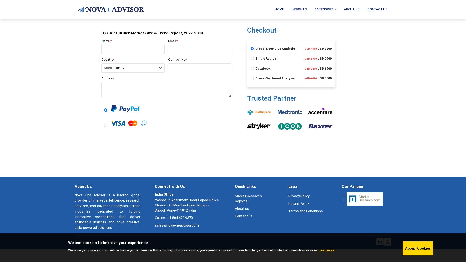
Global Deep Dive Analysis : (276, 48)
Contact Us (377, 9)
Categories (324, 9)
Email (173, 41)
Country (108, 59)
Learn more (326, 250)
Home (279, 9)
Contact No (177, 59)
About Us (352, 9)
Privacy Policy (299, 196)
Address (107, 78)
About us (242, 209)
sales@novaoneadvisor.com (177, 225)
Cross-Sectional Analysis (275, 78)
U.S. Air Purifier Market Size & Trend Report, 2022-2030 (152, 33)
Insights (299, 9)
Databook (262, 68)
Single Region (265, 58)
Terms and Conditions (305, 211)
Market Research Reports (248, 198)
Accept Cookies (418, 248)
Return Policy (298, 203)
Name (106, 41)
